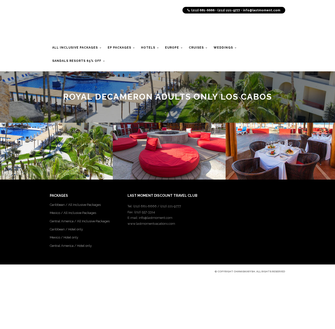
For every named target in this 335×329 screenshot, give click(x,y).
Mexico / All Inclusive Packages (73, 213)
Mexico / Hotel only (64, 237)
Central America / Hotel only (71, 246)
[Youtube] (68, 271)
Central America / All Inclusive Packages (80, 221)
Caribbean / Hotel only (66, 229)
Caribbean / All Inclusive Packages (75, 205)
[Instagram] (77, 271)
